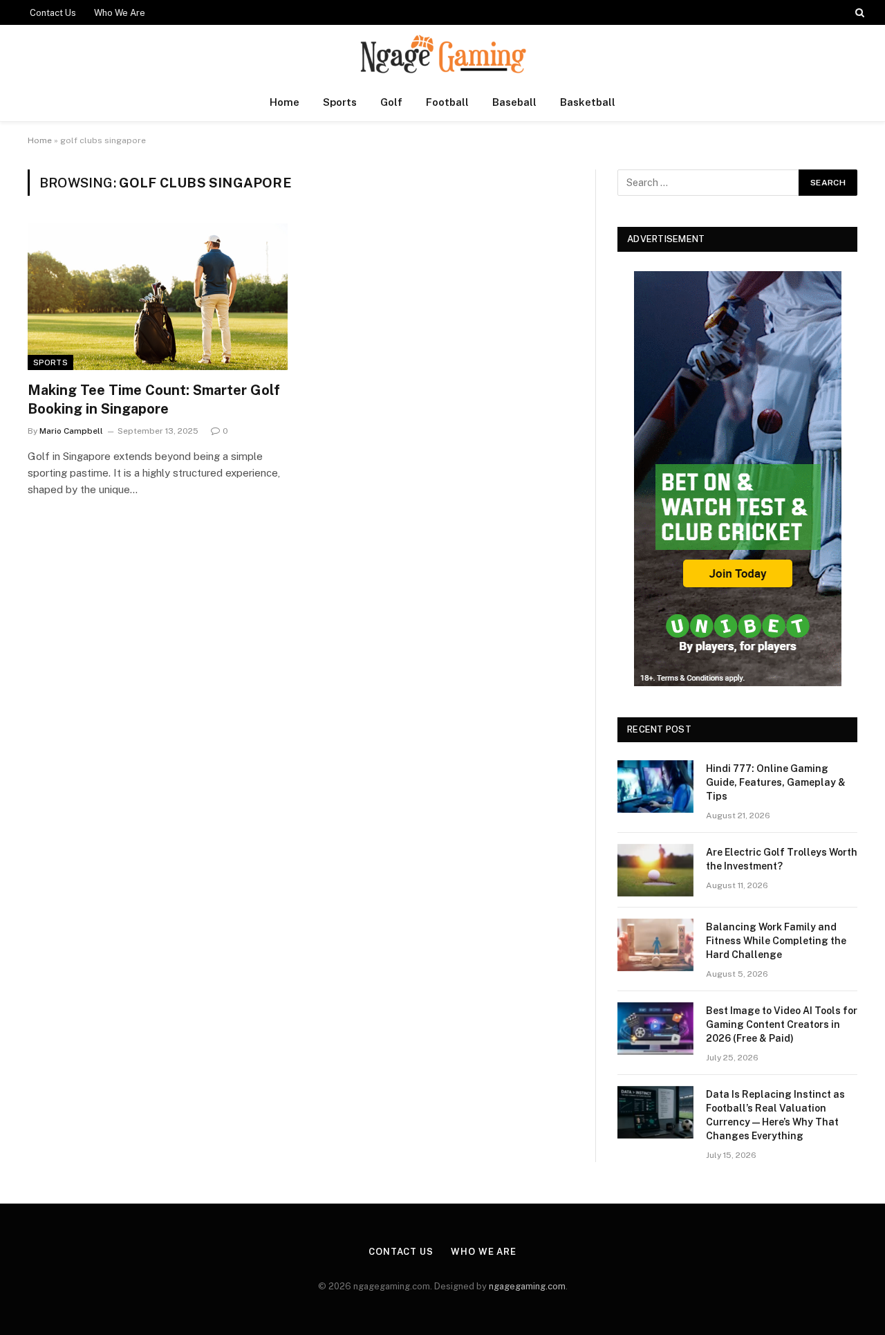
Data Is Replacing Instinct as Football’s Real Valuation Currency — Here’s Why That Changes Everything (775, 1115)
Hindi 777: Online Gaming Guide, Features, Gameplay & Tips (776, 782)
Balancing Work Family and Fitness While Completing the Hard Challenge (776, 940)
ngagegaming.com (527, 1286)
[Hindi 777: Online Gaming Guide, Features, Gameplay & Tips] (655, 786)
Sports (340, 102)
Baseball (514, 102)
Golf (391, 102)
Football (447, 102)
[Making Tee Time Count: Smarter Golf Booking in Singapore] (158, 296)
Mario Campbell (71, 431)
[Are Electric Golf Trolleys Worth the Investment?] (655, 870)
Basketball (587, 102)
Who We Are (119, 13)
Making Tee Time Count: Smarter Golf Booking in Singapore (154, 399)
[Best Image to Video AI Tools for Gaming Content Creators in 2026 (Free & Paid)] (655, 1028)
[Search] (858, 12)
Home (284, 102)
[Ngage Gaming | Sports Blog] (442, 54)
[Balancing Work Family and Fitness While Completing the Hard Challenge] (655, 945)
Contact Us (53, 13)
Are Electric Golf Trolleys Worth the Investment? (781, 859)
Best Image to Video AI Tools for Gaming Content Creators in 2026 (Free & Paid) (781, 1024)
